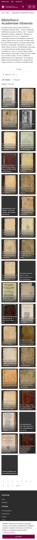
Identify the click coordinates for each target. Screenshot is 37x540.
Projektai (19, 1)
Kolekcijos (5, 1)
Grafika (4, 517)
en (30, 7)
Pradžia (6, 13)
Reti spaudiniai (6, 510)
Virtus (3, 520)
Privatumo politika (8, 532)
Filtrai (19, 69)
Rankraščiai (5, 514)
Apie (12, 1)
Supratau (18, 536)
